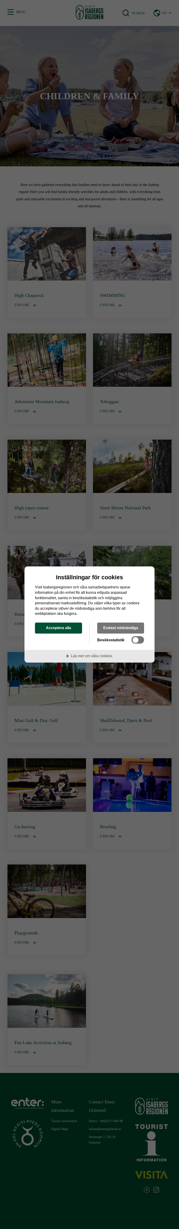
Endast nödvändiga (120, 628)
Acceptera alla (58, 628)
